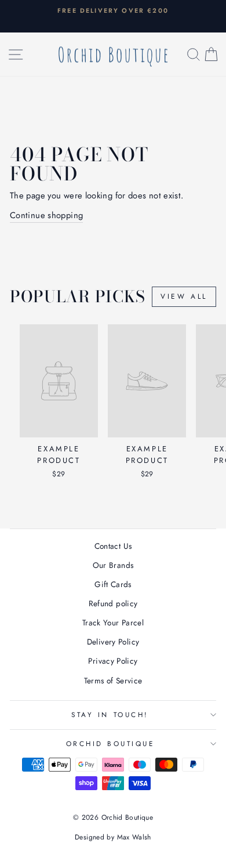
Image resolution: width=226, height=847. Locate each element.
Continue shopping (46, 215)
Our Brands (113, 565)
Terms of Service (113, 680)
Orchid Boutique (110, 743)
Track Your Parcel (113, 622)
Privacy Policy (112, 661)
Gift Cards (113, 584)
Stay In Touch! (109, 714)
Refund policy (113, 603)
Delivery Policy (113, 641)
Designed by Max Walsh (113, 837)
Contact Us (113, 546)
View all (184, 296)
